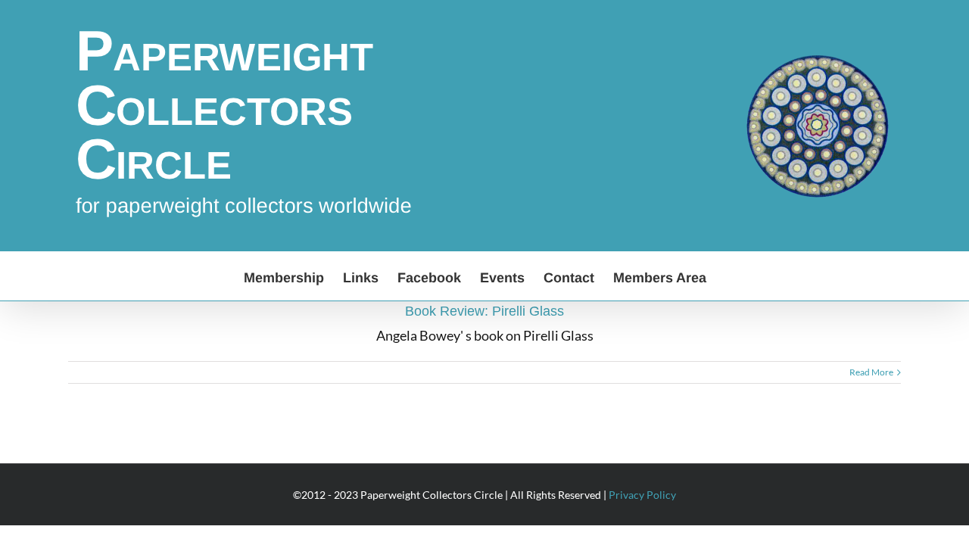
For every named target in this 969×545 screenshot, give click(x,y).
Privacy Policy (642, 494)
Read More (871, 372)
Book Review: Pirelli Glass (484, 311)
